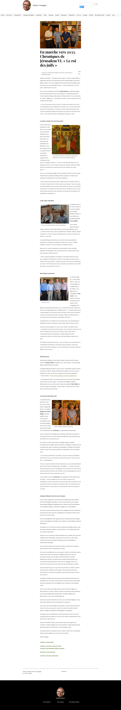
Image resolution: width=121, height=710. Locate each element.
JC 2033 (39, 671)
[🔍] (96, 4)
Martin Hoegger (40, 5)
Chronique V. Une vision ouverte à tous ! (49, 655)
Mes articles (60, 702)
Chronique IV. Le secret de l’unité (47, 652)
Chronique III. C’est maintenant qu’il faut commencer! (52, 648)
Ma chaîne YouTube (74, 702)
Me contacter (46, 702)
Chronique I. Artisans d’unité (47, 642)
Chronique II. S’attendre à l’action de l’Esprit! (50, 646)
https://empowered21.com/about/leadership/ (64, 375)
